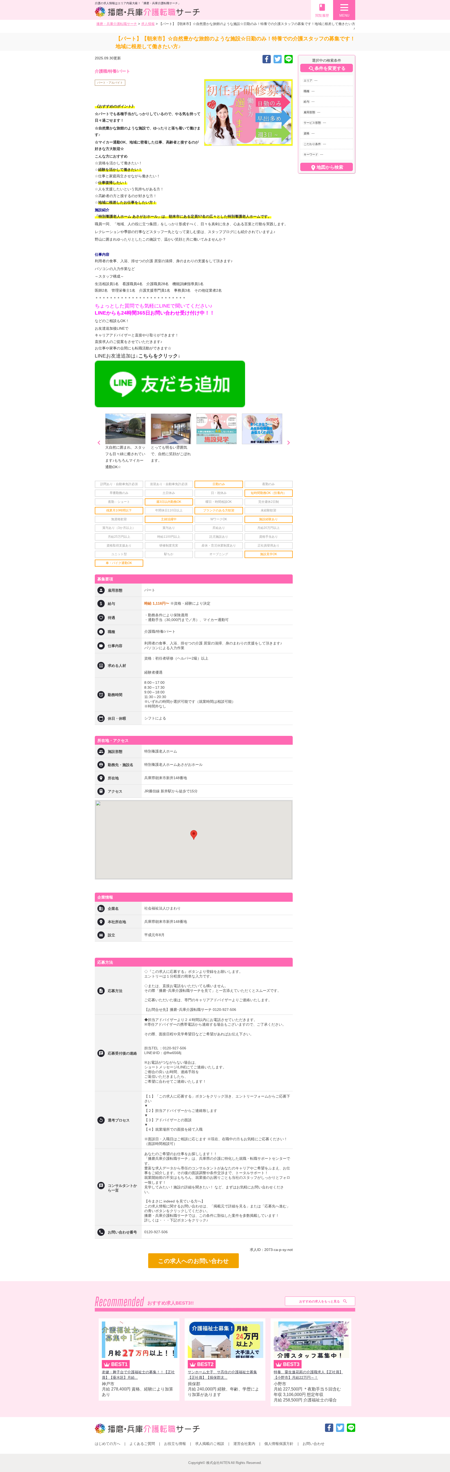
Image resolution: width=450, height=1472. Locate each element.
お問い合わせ (313, 1444)
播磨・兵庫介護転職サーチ (116, 24)
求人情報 (148, 24)
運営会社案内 (244, 1444)
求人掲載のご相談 (209, 1444)
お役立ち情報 (175, 1444)
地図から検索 (326, 167)
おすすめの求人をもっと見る (319, 1301)
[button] (193, 835)
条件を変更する (327, 68)
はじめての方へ (107, 1444)
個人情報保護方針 (278, 1444)
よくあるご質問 (142, 1444)
